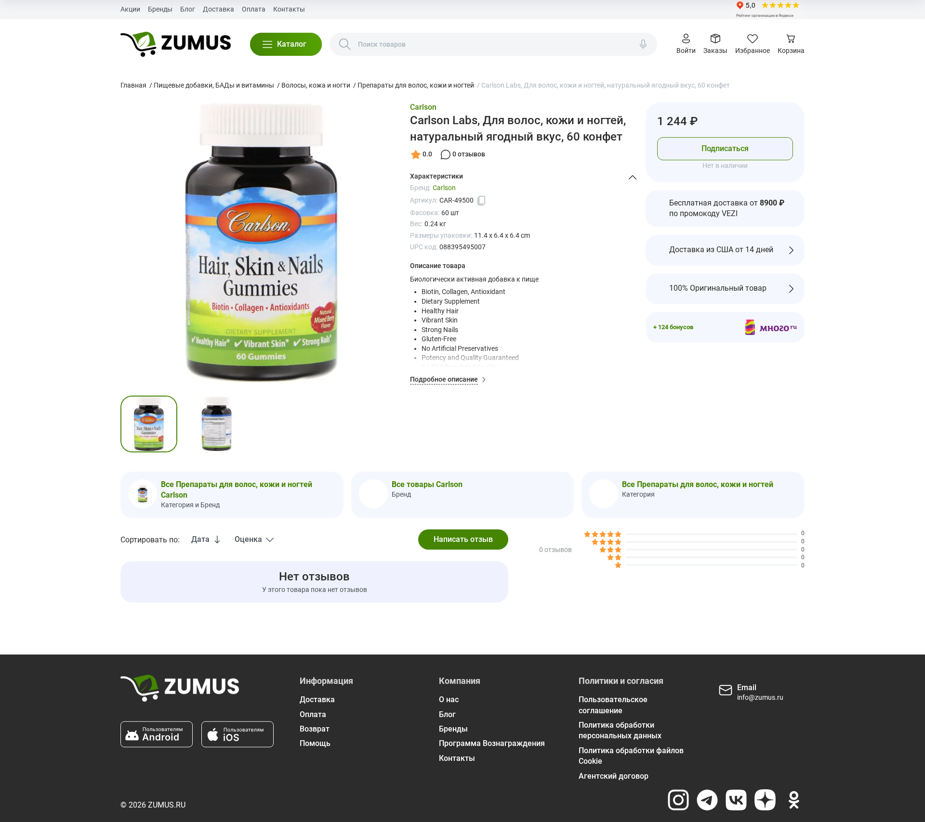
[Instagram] (678, 799)
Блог (187, 9)
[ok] (794, 799)
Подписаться (725, 148)
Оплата (253, 9)
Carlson (423, 107)
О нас (449, 699)
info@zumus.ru (760, 697)
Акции (130, 9)
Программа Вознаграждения (492, 743)
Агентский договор (613, 776)
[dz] (765, 799)
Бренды (160, 9)
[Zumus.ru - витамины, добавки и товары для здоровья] (175, 44)
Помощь (315, 743)
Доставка (218, 9)
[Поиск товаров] (345, 44)
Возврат (315, 728)
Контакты (289, 9)
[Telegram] (707, 799)
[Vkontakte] (736, 799)
